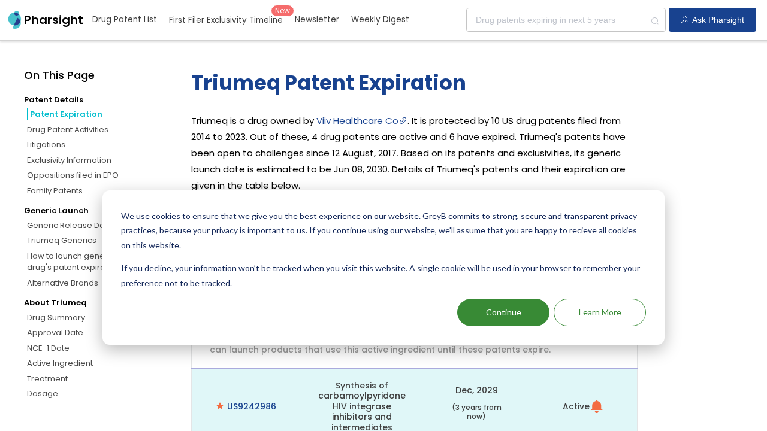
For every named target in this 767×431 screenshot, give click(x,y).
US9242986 (251, 406)
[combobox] (566, 20)
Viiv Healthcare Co (357, 120)
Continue (503, 312)
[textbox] (566, 20)
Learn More (600, 312)
